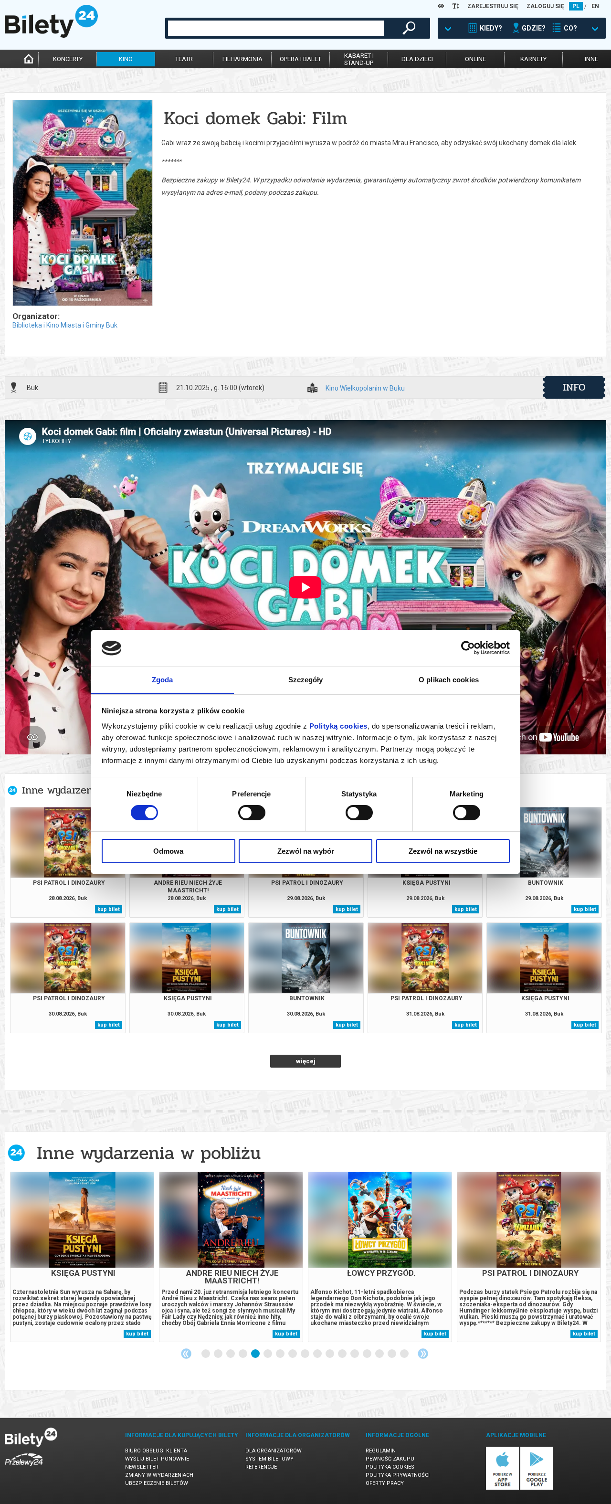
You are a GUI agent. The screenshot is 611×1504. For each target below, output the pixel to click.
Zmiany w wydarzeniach (159, 1475)
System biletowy (269, 1459)
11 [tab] (330, 1354)
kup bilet (108, 909)
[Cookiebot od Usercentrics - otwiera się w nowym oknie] (468, 648)
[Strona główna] (51, 35)
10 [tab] (318, 1354)
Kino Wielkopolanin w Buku (365, 388)
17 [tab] (405, 1354)
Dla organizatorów (273, 1451)
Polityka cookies (390, 1467)
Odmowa (168, 851)
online (475, 59)
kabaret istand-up (359, 59)
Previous (186, 1353)
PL (575, 6)
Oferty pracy (385, 1483)
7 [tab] (280, 1354)
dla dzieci (417, 59)
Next (423, 1353)
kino (126, 59)
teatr (184, 59)
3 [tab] (231, 1354)
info (574, 387)
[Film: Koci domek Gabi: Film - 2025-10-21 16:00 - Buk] (82, 203)
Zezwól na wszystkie (443, 851)
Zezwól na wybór (305, 851)
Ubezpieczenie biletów (156, 1483)
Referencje (261, 1467)
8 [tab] (293, 1354)
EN (595, 6)
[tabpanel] (82, 1257)
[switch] (251, 812)
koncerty (68, 59)
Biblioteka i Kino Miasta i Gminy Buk (64, 325)
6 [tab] (268, 1354)
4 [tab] (243, 1354)
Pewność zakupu (390, 1459)
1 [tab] (206, 1354)
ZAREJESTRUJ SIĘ (492, 6)
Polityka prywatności (398, 1475)
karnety (533, 59)
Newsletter (141, 1467)
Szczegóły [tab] (305, 680)
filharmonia (242, 59)
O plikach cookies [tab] (449, 680)
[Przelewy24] (24, 1468)
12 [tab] (343, 1354)
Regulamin (381, 1451)
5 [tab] (256, 1354)
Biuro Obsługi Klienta (156, 1451)
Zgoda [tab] (162, 680)
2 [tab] (218, 1354)
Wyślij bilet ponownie (157, 1459)
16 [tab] (392, 1354)
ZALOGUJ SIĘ (545, 6)
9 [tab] (305, 1354)
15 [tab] (380, 1354)
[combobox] (276, 28)
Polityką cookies (338, 726)
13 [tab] (355, 1354)
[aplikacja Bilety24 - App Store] (502, 1488)
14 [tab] (367, 1354)
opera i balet (300, 59)
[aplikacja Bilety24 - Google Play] (536, 1488)
